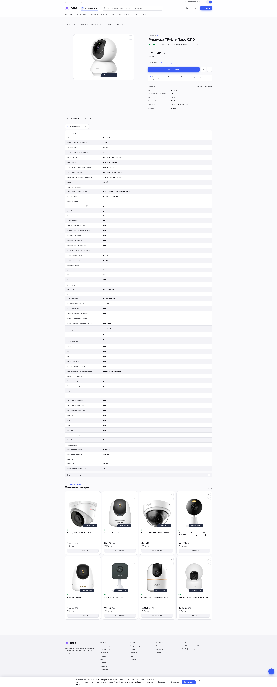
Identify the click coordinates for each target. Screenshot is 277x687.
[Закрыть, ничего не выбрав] (199, 681)
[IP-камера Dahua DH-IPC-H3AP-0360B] (157, 587)
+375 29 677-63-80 (194, 2)
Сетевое (112, 14)
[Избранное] (191, 8)
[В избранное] (203, 69)
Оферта (159, 653)
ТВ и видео (143, 14)
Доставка (133, 653)
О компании (160, 646)
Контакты (159, 649)
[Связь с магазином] (271, 671)
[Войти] (196, 8)
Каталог (71, 14)
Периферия (104, 14)
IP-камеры (100, 24)
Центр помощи (135, 646)
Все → (210, 488)
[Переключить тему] (209, 2)
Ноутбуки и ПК (93, 14)
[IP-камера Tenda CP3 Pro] (120, 523)
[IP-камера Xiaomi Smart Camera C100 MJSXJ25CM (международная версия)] (194, 523)
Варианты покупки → (168, 63)
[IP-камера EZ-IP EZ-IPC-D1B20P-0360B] (157, 523)
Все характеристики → (204, 86)
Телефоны (134, 14)
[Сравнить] (97, 498)
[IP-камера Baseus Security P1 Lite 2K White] (194, 587)
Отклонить (175, 682)
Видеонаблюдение (87, 24)
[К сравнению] (209, 69)
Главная (68, 24)
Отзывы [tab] (88, 118)
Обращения (134, 659)
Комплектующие (82, 14)
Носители (126, 14)
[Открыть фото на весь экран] (131, 37)
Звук (119, 14)
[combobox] (132, 8)
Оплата (132, 649)
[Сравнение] (186, 8)
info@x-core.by (189, 649)
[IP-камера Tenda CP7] (83, 587)
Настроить (162, 682)
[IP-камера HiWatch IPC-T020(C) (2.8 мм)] (83, 523)
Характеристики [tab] (74, 118)
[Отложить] (97, 494)
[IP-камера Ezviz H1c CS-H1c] (120, 587)
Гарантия (133, 656)
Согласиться (188, 682)
